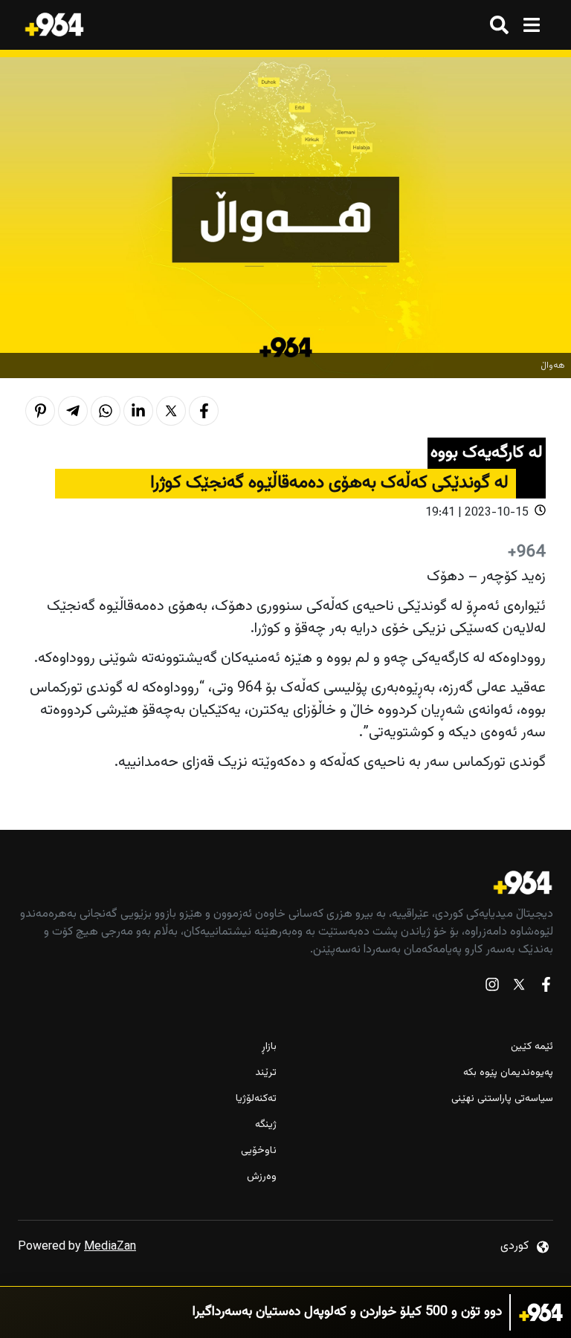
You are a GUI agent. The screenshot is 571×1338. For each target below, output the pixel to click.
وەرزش (262, 1177)
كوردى (514, 1246)
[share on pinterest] (40, 411)
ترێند (266, 1073)
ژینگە (266, 1125)
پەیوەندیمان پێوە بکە (508, 1073)
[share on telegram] (73, 411)
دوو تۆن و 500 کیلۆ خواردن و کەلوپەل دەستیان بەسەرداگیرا (347, 1312)
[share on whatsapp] (105, 411)
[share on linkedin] (138, 411)
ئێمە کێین (532, 1047)
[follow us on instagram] (492, 987)
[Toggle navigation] (531, 25)
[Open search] (499, 25)
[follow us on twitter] (519, 987)
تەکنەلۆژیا (256, 1099)
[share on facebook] (204, 411)
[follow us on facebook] (545, 987)
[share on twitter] (171, 411)
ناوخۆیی (259, 1151)
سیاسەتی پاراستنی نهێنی (502, 1099)
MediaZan (110, 1247)
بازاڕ (269, 1047)
